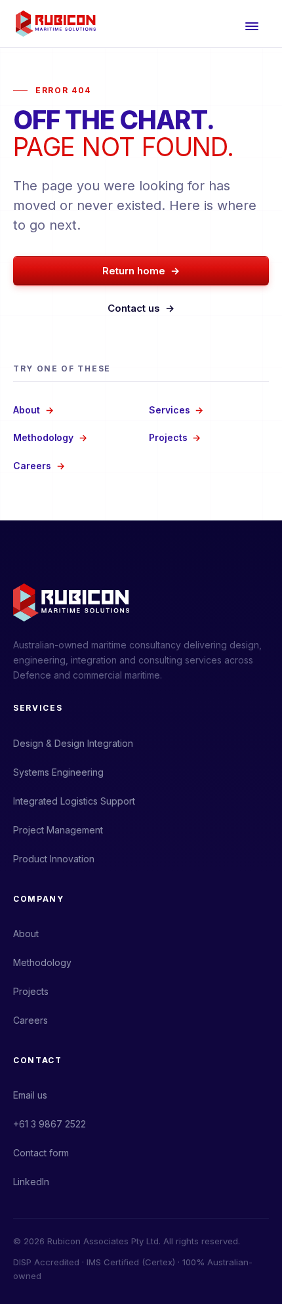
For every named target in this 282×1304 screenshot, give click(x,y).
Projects (175, 437)
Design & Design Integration (73, 743)
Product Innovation (53, 858)
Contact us (141, 308)
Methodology (50, 437)
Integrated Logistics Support (74, 801)
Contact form (41, 1152)
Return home (141, 270)
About (33, 409)
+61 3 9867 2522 (49, 1123)
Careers (38, 465)
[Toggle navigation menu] (251, 23)
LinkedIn (31, 1181)
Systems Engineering (58, 772)
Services (176, 409)
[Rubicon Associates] (56, 24)
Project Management (58, 829)
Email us (30, 1095)
